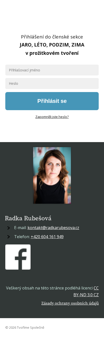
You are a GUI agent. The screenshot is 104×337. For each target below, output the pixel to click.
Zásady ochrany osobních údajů (70, 303)
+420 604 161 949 (47, 236)
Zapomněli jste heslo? (52, 116)
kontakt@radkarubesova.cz (53, 227)
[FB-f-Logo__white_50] (18, 257)
